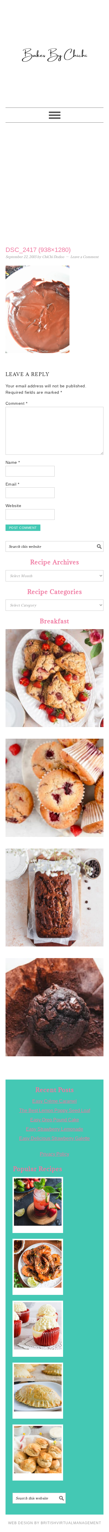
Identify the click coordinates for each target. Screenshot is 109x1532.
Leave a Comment (84, 257)
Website (14, 505)
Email (12, 484)
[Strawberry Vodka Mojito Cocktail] (37, 1202)
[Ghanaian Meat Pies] (37, 1387)
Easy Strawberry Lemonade (54, 1129)
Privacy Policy (54, 1154)
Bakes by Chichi (54, 30)
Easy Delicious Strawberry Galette (54, 1138)
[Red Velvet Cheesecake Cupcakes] (37, 1326)
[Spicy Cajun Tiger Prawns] (37, 1264)
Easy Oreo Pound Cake (54, 1119)
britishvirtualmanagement (71, 1523)
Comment (17, 403)
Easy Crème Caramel (54, 1101)
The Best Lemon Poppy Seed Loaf (54, 1110)
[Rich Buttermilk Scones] (37, 1449)
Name (13, 462)
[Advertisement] (54, 182)
